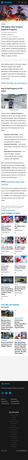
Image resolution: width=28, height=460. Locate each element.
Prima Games (14, 423)
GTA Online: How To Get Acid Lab (17, 83)
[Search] (19, 2)
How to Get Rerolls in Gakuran (5, 268)
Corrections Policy (15, 403)
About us (3, 399)
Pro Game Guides (14, 415)
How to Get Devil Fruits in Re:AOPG (7, 248)
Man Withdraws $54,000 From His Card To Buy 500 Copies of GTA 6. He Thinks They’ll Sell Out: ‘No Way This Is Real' (21, 347)
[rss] (2, 393)
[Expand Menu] (22, 2)
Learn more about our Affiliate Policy (8, 210)
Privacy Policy (4, 401)
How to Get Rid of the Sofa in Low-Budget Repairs (7, 344)
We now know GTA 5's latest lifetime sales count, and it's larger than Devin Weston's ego (7, 324)
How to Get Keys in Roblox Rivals (20, 267)
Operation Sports (14, 436)
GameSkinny (14, 434)
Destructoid (14, 429)
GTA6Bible (14, 446)
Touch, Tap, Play (14, 440)
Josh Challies (4, 296)
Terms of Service (5, 403)
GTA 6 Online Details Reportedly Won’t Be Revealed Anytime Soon (21, 323)
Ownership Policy (15, 401)
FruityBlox (14, 442)
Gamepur (14, 419)
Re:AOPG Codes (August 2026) (20, 248)
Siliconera (14, 425)
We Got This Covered (14, 427)
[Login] (25, 2)
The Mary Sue (14, 438)
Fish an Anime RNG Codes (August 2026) (6, 228)
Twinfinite (14, 417)
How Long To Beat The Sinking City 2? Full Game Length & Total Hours (7, 290)
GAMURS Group (24, 450)
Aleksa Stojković (5, 232)
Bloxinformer (14, 444)
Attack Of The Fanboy (14, 421)
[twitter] (6, 393)
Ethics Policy (14, 399)
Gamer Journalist (14, 432)
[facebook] (10, 393)
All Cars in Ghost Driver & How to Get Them (20, 288)
